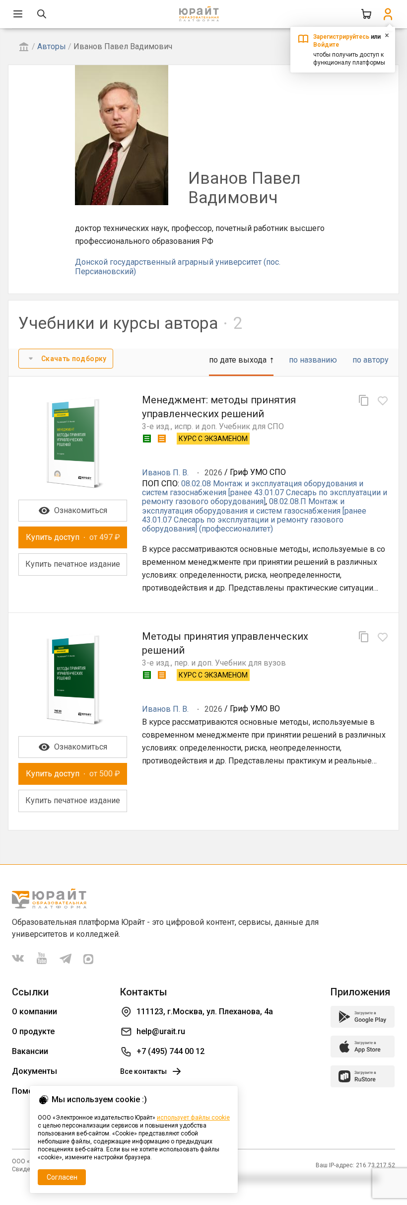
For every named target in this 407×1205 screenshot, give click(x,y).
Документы (34, 1071)
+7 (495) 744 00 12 (170, 1051)
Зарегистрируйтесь (341, 36)
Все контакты (143, 1071)
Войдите (326, 44)
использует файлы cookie (193, 1117)
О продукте (33, 1031)
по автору (370, 360)
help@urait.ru (160, 1031)
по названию (313, 360)
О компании (34, 1011)
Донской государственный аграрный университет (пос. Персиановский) (177, 266)
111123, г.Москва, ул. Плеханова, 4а (204, 1011)
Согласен (62, 1177)
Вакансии (30, 1051)
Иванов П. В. (165, 472)
